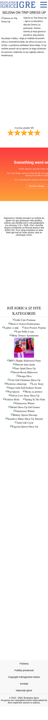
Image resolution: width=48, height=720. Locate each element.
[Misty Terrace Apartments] (24, 335)
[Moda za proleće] (33, 391)
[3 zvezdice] (24, 132)
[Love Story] (37, 383)
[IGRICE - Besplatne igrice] (18, 8)
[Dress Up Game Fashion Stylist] (24, 356)
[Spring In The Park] (34, 399)
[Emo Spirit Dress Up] (24, 368)
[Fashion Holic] (11, 399)
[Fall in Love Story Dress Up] (24, 395)
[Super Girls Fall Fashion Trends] (24, 387)
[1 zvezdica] (10, 132)
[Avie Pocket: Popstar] (34, 327)
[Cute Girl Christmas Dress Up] (24, 380)
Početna (24, 663)
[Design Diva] (24, 376)
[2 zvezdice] (17, 132)
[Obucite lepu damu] (24, 364)
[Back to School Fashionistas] (24, 323)
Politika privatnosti (24, 670)
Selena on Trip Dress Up (24, 12)
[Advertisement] (24, 87)
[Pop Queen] (12, 391)
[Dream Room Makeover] (24, 372)
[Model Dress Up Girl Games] (24, 407)
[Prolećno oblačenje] (15, 383)
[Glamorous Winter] (24, 403)
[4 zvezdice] (30, 132)
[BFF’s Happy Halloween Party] (24, 360)
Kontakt (24, 683)
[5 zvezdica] (37, 132)
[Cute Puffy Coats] (24, 331)
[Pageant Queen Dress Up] (24, 426)
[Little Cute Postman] (24, 320)
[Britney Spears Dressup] (24, 415)
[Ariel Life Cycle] (24, 422)
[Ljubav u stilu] (10, 327)
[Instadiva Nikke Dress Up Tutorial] (24, 418)
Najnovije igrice (24, 690)
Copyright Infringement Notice (24, 677)
